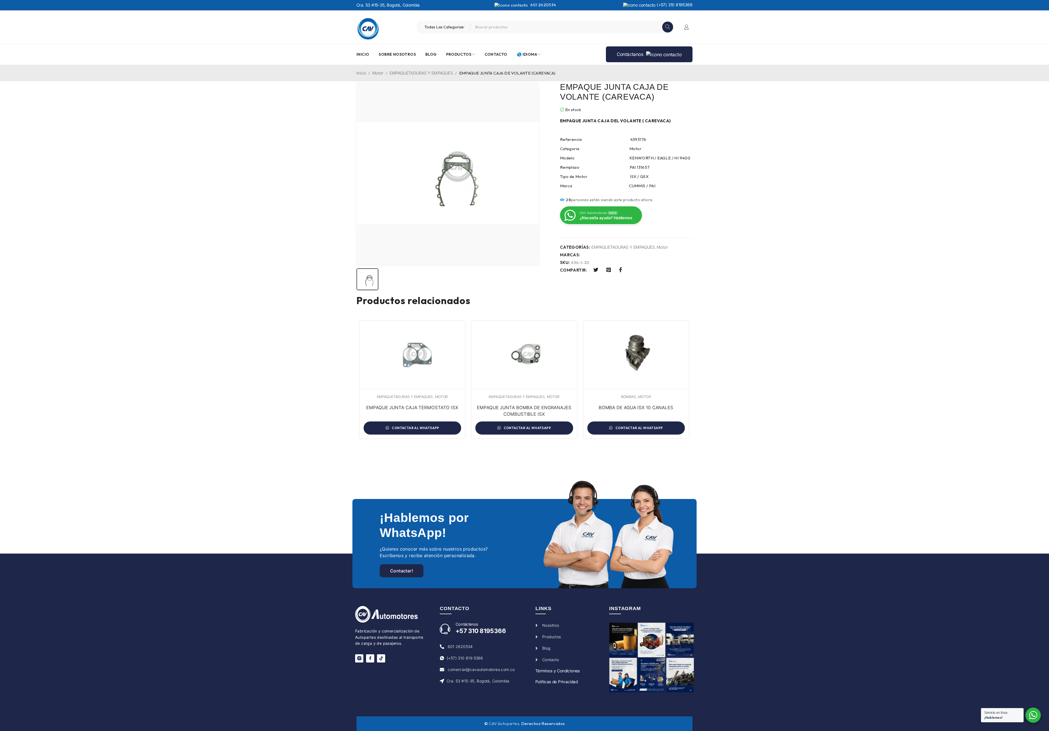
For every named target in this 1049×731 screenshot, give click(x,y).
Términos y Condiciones (557, 670)
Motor (378, 73)
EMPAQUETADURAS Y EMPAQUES (421, 73)
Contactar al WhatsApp (415, 428)
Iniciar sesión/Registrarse (686, 27)
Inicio (361, 73)
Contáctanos (631, 54)
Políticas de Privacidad (556, 681)
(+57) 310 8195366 (674, 4)
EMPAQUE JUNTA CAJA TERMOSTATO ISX (412, 407)
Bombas (628, 397)
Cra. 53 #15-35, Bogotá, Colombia (388, 5)
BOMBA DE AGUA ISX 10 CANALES (636, 407)
